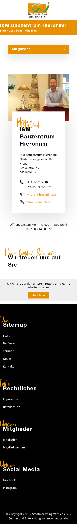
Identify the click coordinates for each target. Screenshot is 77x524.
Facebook (9, 480)
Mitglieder (31, 30)
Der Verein (15, 30)
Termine (8, 351)
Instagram (10, 488)
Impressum (10, 399)
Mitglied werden (14, 447)
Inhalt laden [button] (39, 295)
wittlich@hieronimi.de (41, 194)
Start (3, 30)
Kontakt (8, 366)
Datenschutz (11, 407)
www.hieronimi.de (38, 202)
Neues (7, 359)
